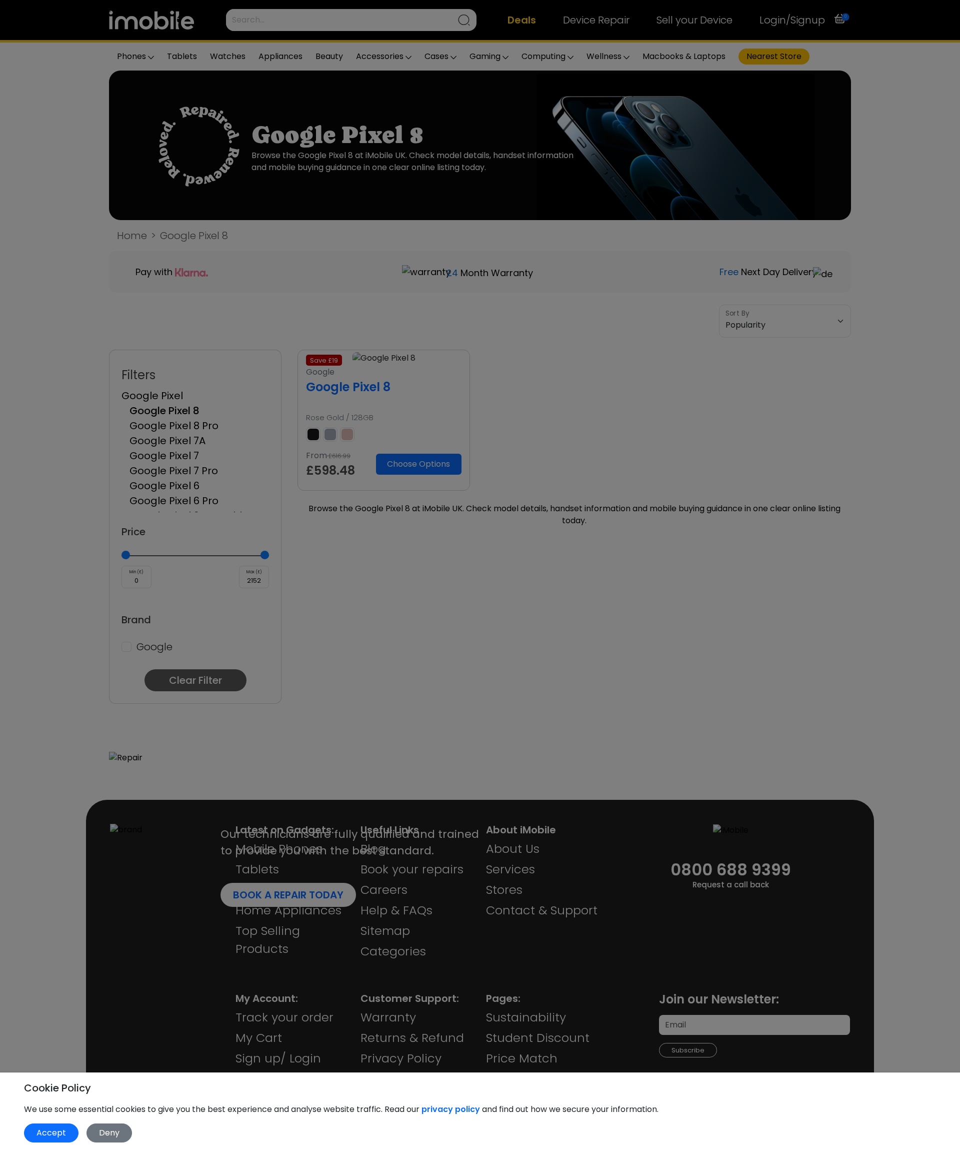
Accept (51, 1132)
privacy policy (452, 1109)
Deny (109, 1132)
